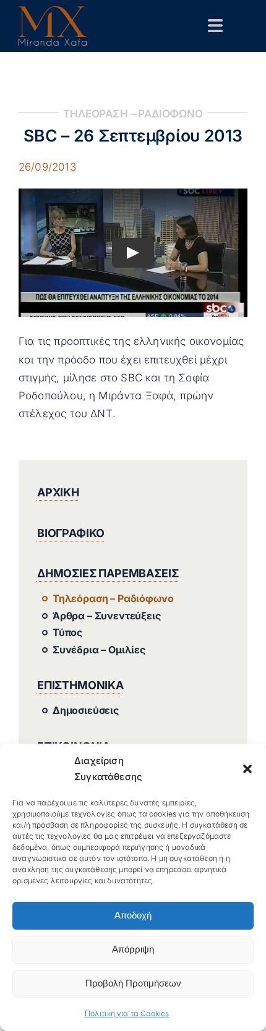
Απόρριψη (133, 949)
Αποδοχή (133, 915)
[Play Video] (133, 253)
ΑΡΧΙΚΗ (58, 492)
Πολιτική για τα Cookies (127, 1013)
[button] (247, 769)
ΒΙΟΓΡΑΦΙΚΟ (71, 533)
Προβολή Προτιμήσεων (133, 983)
